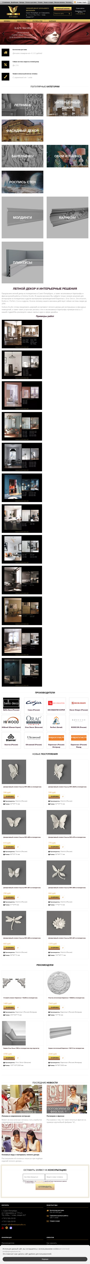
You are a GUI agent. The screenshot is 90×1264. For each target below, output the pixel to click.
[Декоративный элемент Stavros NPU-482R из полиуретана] (67, 772)
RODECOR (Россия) (78, 727)
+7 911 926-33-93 (8, 1221)
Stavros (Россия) (11, 744)
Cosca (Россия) (34, 710)
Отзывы (40, 2)
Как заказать (52, 1243)
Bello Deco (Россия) (11, 710)
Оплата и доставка (31, 2)
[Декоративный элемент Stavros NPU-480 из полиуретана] (67, 872)
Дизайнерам (14, 2)
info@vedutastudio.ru (17, 1224)
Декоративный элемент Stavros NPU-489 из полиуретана (22, 837)
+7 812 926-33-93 (80, 14)
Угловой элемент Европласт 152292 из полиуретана (20, 998)
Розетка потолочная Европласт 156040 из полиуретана (66, 998)
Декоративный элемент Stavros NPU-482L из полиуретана (22, 787)
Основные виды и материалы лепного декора (20, 1155)
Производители (8, 1243)
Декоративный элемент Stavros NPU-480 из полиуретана (67, 888)
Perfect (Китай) (56, 727)
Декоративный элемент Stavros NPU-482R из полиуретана (67, 787)
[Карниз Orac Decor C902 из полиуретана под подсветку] (22, 1033)
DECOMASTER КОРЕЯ (56, 710)
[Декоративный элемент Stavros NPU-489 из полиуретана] (22, 822)
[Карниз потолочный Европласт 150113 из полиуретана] (67, 1033)
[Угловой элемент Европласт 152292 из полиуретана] (22, 983)
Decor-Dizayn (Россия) (79, 710)
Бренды (21, 2)
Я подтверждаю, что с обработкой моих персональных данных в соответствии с (46, 1182)
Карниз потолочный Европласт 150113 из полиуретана (66, 1048)
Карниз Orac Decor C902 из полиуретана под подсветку (21, 1048)
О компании (6, 2)
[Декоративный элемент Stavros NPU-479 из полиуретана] (67, 822)
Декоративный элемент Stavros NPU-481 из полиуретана (22, 888)
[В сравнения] (18, 796)
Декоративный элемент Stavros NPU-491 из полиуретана (67, 938)
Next (87, 34)
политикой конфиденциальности (44, 1182)
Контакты (69, 2)
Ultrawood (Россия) (34, 744)
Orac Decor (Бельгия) (34, 727)
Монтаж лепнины (59, 2)
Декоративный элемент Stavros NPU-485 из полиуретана (22, 938)
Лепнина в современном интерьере (16, 1116)
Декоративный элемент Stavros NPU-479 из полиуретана (67, 837)
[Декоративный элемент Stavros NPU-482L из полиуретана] (22, 772)
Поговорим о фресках (55, 1116)
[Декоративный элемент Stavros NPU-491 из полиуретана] (67, 923)
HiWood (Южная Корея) (11, 727)
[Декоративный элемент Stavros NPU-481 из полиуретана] (22, 872)
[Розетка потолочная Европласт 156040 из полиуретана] (67, 983)
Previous (3, 34)
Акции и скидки (48, 2)
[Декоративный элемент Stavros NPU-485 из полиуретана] (22, 923)
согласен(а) (40, 1181)
